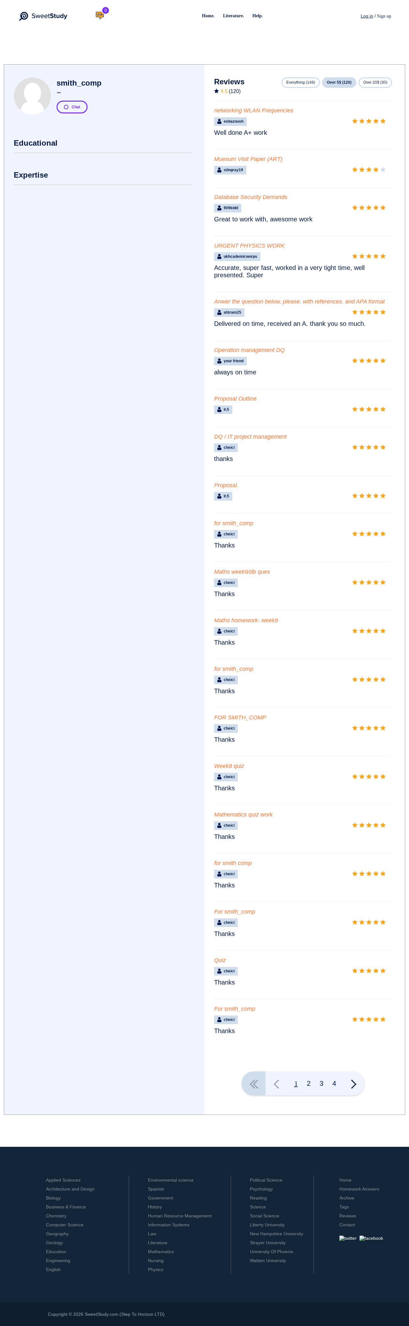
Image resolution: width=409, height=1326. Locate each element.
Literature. (233, 15)
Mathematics (161, 1251)
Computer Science (64, 1224)
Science (258, 1206)
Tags (344, 1206)
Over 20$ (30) (375, 82)
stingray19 (233, 170)
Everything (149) (300, 82)
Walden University (268, 1260)
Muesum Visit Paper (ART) (248, 159)
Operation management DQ (249, 350)
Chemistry (56, 1215)
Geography (57, 1233)
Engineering (58, 1260)
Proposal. (226, 485)
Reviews (347, 1215)
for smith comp (233, 863)
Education (56, 1251)
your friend (233, 361)
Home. (208, 15)
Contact (347, 1224)
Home (345, 1180)
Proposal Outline (235, 398)
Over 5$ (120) (339, 82)
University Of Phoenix (271, 1251)
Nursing (156, 1260)
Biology (53, 1197)
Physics (155, 1269)
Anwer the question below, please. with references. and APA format (299, 301)
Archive (346, 1197)
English (53, 1269)
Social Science (264, 1215)
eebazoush (233, 121)
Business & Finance (66, 1206)
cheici (229, 447)
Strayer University (268, 1242)
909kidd (231, 208)
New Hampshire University (276, 1233)
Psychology (261, 1189)
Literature (157, 1242)
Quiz (220, 960)
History (155, 1206)
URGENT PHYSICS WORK (249, 245)
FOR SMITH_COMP (240, 717)
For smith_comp (234, 911)
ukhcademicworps (240, 256)
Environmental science (171, 1180)
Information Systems (168, 1224)
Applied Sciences (63, 1180)
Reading (258, 1197)
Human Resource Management (180, 1215)
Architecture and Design (70, 1189)
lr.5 (226, 409)
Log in (367, 16)
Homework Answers (359, 1189)
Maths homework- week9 (246, 620)
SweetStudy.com (101, 1314)
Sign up (384, 16)
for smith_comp (233, 523)
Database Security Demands (250, 197)
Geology (54, 1242)
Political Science (266, 1180)
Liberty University (267, 1224)
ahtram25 (232, 312)
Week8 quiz (229, 766)
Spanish (156, 1189)
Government (160, 1197)
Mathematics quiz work (243, 814)
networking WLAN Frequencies (253, 110)
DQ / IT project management (250, 436)
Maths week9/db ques (242, 572)
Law (152, 1233)
